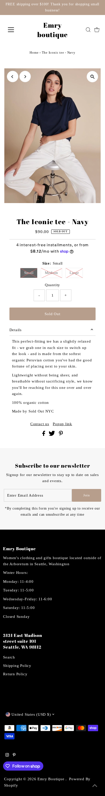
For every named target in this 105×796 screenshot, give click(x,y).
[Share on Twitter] (52, 434)
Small (29, 273)
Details (15, 330)
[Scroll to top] (95, 786)
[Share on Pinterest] (61, 434)
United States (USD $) (31, 714)
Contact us (39, 424)
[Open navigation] (15, 29)
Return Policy (15, 674)
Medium (51, 273)
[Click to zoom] (92, 76)
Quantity (52, 285)
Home (34, 52)
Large (74, 273)
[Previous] (12, 76)
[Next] (25, 76)
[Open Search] (88, 29)
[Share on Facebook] (44, 434)
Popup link (62, 424)
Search (9, 657)
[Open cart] (96, 30)
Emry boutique (52, 29)
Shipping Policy (17, 665)
